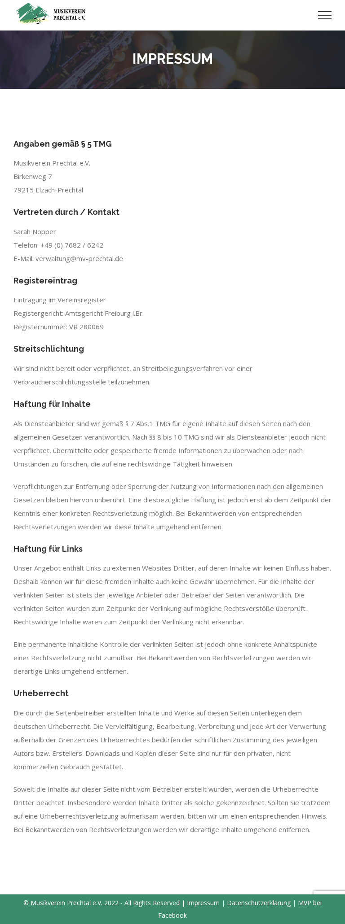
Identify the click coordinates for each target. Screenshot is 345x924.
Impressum (203, 902)
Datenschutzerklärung (259, 902)
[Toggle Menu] (325, 15)
